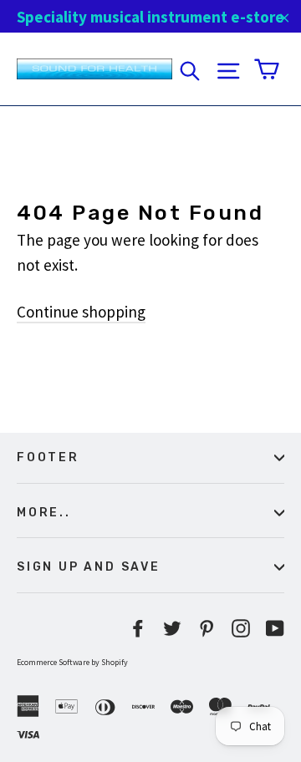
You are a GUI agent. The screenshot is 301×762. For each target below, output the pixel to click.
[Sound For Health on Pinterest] (206, 626)
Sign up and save (89, 566)
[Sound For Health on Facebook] (138, 626)
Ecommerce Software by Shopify (72, 662)
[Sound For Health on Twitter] (172, 626)
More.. (44, 512)
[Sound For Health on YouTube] (275, 626)
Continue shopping (81, 312)
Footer (48, 457)
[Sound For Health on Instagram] (241, 626)
